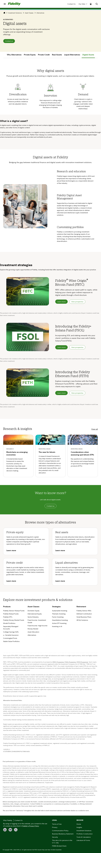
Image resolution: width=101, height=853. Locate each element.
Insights (79, 827)
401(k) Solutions (82, 620)
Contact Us (71, 4)
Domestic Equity (33, 611)
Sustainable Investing (59, 611)
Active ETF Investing (59, 623)
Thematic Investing (58, 614)
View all (94, 429)
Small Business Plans (84, 617)
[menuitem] (4, 4)
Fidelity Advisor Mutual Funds (13, 611)
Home (79, 824)
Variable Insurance (11, 635)
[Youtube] (10, 829)
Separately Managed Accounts (10, 627)
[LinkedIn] (5, 829)
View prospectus (77, 302)
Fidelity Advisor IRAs (84, 611)
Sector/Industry (33, 617)
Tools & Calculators (84, 837)
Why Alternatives (14, 55)
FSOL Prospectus (70, 662)
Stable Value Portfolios (11, 641)
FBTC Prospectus (58, 662)
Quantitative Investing (60, 620)
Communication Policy (60, 830)
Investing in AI (57, 626)
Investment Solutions (15, 13)
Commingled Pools (10, 638)
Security (55, 837)
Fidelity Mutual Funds (11, 614)
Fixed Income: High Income (38, 626)
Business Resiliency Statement (62, 834)
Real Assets (57, 55)
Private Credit (44, 55)
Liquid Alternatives (72, 55)
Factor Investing (58, 617)
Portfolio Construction (85, 834)
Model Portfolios (9, 623)
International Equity (35, 614)
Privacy (54, 827)
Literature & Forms (83, 840)
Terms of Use (57, 824)
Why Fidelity (7, 820)
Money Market (33, 629)
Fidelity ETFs (7, 617)
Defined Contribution (84, 614)
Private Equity (30, 55)
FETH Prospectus (82, 662)
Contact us (9, 41)
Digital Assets (88, 55)
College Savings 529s (11, 632)
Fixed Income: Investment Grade (37, 621)
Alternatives (40, 13)
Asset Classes (29, 13)
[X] (15, 829)
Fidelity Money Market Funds (13, 620)
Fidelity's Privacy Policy (30, 826)
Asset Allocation (33, 632)
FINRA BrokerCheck (59, 846)
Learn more (61, 302)
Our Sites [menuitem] (82, 4)
